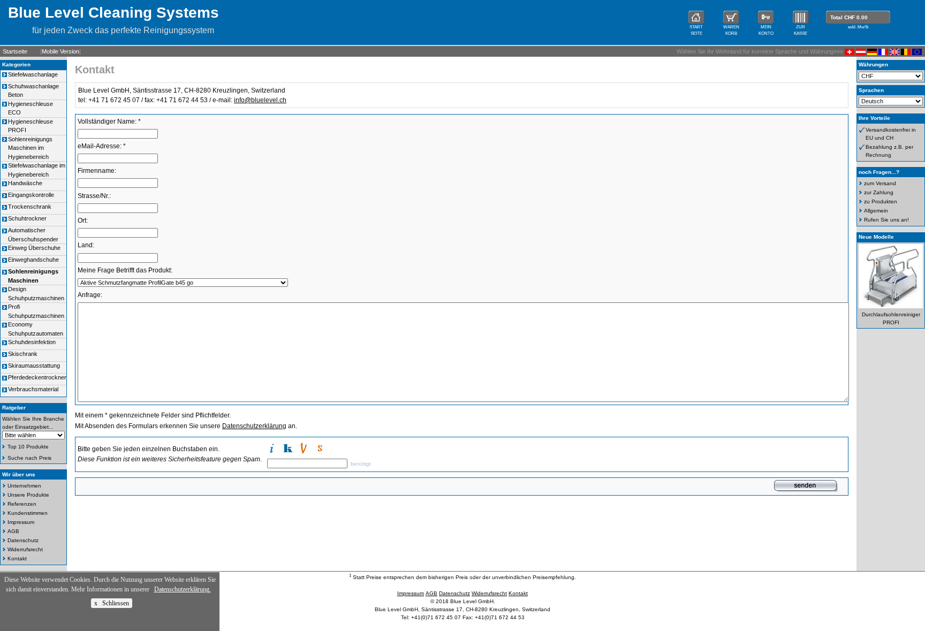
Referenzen (21, 504)
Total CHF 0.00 (849, 17)
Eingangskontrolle (31, 195)
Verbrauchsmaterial (33, 389)
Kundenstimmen (27, 513)
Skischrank (22, 354)
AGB (13, 531)
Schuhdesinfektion (32, 342)
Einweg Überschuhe (34, 248)
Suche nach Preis (29, 458)
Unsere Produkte (28, 495)
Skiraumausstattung (34, 365)
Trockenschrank (29, 206)
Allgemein (876, 211)
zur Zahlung (878, 192)
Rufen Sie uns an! (886, 220)
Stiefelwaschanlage (33, 74)
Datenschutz (23, 540)
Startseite (15, 51)
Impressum (20, 522)
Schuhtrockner (27, 218)
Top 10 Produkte (28, 447)
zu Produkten (880, 201)
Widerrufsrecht (25, 549)
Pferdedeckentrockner (37, 377)
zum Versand (880, 183)
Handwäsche (25, 183)
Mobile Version (60, 51)
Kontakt (17, 558)
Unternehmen (24, 486)
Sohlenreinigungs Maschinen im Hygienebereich (30, 148)
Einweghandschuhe (33, 259)
